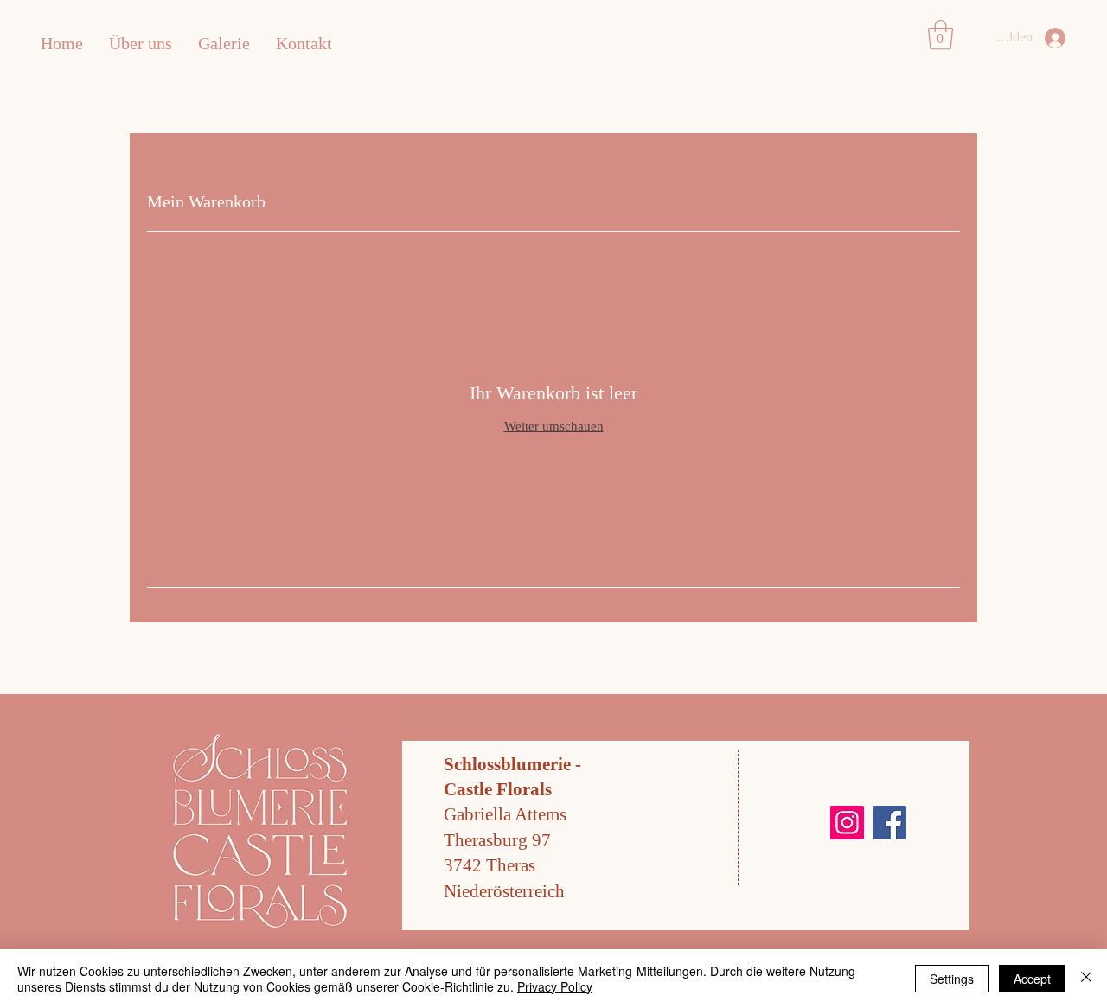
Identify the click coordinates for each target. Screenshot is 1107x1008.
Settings (952, 978)
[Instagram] (847, 822)
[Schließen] (1086, 978)
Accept (1032, 978)
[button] (940, 35)
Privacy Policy (554, 986)
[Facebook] (889, 822)
